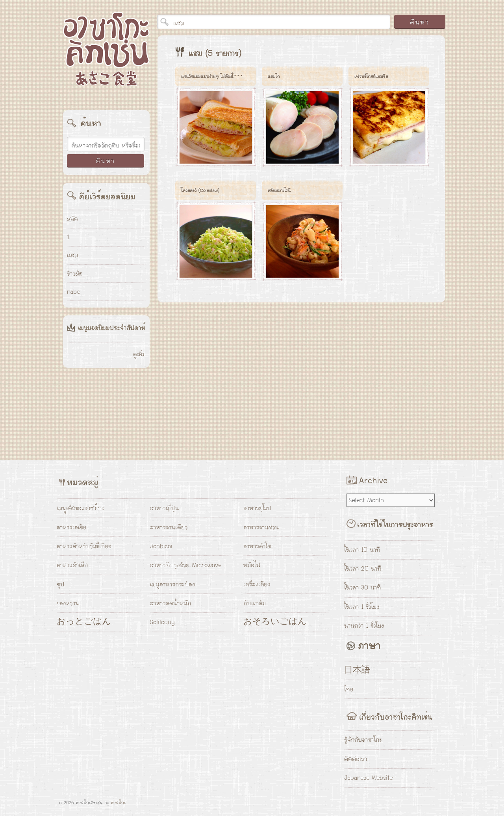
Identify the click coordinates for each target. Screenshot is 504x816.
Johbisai (161, 546)
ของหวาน (68, 603)
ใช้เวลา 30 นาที (362, 587)
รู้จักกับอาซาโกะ (363, 740)
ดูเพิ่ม (139, 354)
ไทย (348, 689)
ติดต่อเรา (355, 759)
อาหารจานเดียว (168, 527)
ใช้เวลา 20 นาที (362, 569)
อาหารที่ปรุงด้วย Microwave (185, 565)
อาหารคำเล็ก (72, 565)
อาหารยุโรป (257, 508)
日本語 (357, 670)
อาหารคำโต (257, 546)
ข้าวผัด (74, 274)
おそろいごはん (275, 622)
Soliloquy (162, 622)
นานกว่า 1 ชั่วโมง (364, 626)
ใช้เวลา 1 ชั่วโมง (361, 607)
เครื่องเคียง (256, 584)
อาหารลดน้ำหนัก (170, 603)
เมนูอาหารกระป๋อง (172, 584)
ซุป (60, 584)
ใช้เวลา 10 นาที (362, 550)
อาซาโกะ (118, 802)
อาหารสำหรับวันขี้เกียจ (84, 546)
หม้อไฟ (251, 565)
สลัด (72, 219)
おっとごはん (84, 622)
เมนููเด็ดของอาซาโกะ (80, 508)
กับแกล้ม (254, 603)
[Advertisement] (229, 375)
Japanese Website (368, 778)
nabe (73, 292)
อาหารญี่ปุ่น (164, 508)
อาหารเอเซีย (71, 527)
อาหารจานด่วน (261, 527)
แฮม (72, 255)
